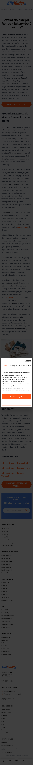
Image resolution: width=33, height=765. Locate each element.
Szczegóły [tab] (13, 365)
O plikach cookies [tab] (25, 365)
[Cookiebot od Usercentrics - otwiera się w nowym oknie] (23, 361)
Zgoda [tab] (5, 365)
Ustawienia (15, 403)
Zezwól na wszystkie (16, 397)
